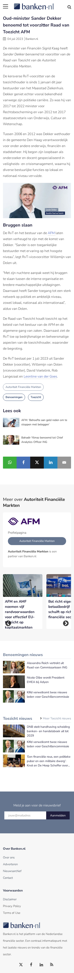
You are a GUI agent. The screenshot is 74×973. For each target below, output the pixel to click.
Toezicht (36, 397)
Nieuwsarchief (12, 871)
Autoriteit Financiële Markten (23, 387)
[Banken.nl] (42, 4)
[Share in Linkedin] (50, 463)
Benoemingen (14, 397)
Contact (8, 878)
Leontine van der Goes (40, 376)
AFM (51, 233)
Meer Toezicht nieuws (57, 718)
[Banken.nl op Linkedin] (41, 965)
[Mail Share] (64, 463)
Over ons (9, 857)
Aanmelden (58, 815)
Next (66, 623)
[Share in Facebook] (23, 463)
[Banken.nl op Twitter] (21, 965)
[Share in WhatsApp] (10, 463)
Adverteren (10, 864)
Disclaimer (10, 899)
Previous (8, 623)
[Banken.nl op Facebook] (31, 965)
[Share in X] (37, 463)
